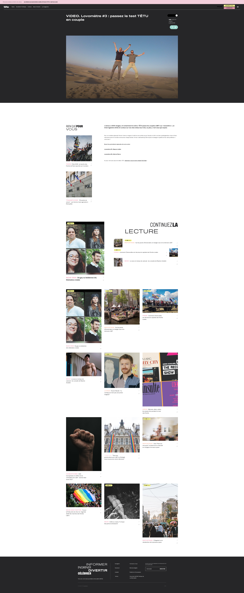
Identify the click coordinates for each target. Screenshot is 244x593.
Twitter (116, 576)
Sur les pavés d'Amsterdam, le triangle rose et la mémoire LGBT (153, 243)
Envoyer (162, 568)
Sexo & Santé (36, 6)
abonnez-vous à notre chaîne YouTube (135, 160)
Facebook (117, 568)
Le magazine (45, 6)
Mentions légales (133, 568)
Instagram (117, 563)
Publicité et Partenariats (135, 572)
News (13, 6)
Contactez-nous (133, 563)
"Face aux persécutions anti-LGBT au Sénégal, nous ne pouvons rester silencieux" (114, 457)
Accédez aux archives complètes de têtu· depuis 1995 (41, 2)
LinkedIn (117, 572)
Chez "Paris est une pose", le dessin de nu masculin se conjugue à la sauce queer (153, 445)
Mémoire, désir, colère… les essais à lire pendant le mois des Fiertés (152, 411)
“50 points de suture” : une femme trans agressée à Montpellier (77, 202)
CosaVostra (85, 585)
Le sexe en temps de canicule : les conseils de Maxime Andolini (148, 261)
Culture (30, 6)
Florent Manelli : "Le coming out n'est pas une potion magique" (113, 392)
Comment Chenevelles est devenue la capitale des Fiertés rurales (139, 252)
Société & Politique (21, 6)
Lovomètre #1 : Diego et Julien (112, 149)
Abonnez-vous (229, 5)
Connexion (229, 8)
